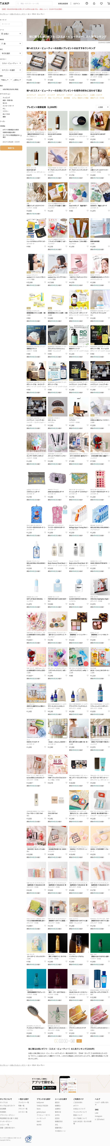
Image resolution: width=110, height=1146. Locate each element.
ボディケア (60, 95)
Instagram (98, 1116)
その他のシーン (60, 1131)
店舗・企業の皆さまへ (7, 1128)
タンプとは (4, 1102)
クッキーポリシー (6, 1121)
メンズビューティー (81, 95)
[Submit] (18, 3)
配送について (77, 1115)
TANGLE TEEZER (42, 1106)
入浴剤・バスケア (96, 95)
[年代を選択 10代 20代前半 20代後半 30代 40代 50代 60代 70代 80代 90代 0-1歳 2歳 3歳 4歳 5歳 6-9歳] (11, 53)
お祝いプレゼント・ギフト (18, 14)
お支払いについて (79, 1109)
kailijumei (40, 1102)
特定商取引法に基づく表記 (9, 1118)
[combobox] (34, 3)
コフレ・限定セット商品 (80, 98)
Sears (39, 1109)
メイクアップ (31, 95)
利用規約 (3, 1112)
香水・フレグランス (55, 98)
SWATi (39, 1121)
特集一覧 (21, 1106)
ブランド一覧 (22, 1109)
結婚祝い (58, 1106)
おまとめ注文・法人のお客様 (82, 1122)
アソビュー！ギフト (43, 1115)
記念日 (57, 1118)
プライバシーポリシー (7, 1115)
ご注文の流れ (77, 1102)
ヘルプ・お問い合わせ (101, 1103)
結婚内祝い (59, 1128)
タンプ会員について (80, 1118)
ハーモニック (41, 1118)
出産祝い (58, 1109)
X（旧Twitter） (100, 1119)
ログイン (76, 3)
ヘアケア (69, 95)
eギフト (76, 1106)
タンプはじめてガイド (7, 1106)
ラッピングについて (80, 1112)
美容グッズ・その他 (97, 98)
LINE (96, 1113)
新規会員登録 (63, 3)
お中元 (57, 1115)
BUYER (39, 1125)
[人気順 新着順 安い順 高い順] (103, 107)
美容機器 (67, 98)
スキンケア (41, 95)
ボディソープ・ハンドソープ (36, 98)
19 (72, 1041)
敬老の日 (58, 1112)
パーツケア (51, 95)
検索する (11, 148)
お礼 (56, 1125)
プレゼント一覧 (23, 1102)
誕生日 (57, 1102)
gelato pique (41, 1112)
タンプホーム (4, 14)
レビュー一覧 (4, 1125)
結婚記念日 (59, 1121)
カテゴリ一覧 (22, 1112)
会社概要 (3, 1109)
